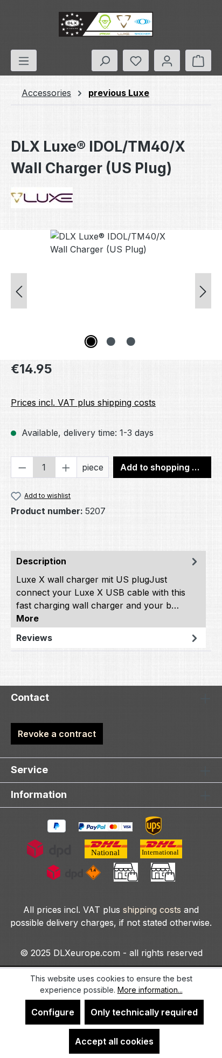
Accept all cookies (114, 1041)
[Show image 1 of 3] (91, 341)
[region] (111, 290)
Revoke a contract (57, 733)
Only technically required (144, 1012)
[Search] (104, 60)
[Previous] (19, 290)
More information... (150, 989)
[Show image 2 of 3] (111, 341)
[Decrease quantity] (22, 467)
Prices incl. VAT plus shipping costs (83, 402)
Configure (52, 1012)
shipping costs (152, 909)
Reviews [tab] (34, 637)
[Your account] (167, 60)
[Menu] (24, 60)
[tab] (108, 589)
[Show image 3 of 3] (131, 341)
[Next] (203, 290)
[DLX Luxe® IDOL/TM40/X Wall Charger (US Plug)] (110, 290)
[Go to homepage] (105, 25)
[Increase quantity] (66, 467)
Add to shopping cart (165, 467)
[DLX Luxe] (111, 197)
